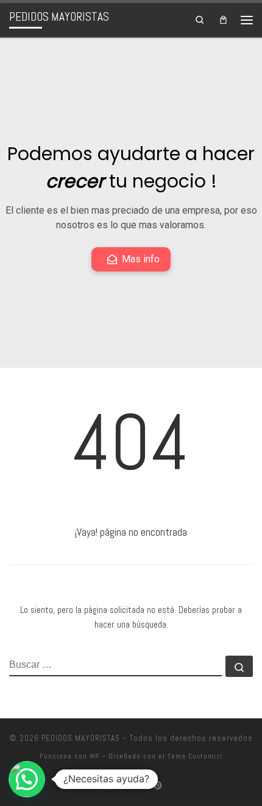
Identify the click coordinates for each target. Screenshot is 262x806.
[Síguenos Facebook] (104, 786)
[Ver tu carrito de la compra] (223, 19)
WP (94, 756)
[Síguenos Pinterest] (158, 786)
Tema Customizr (195, 756)
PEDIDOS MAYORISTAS (80, 738)
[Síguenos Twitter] (139, 786)
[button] (27, 779)
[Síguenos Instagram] (122, 786)
